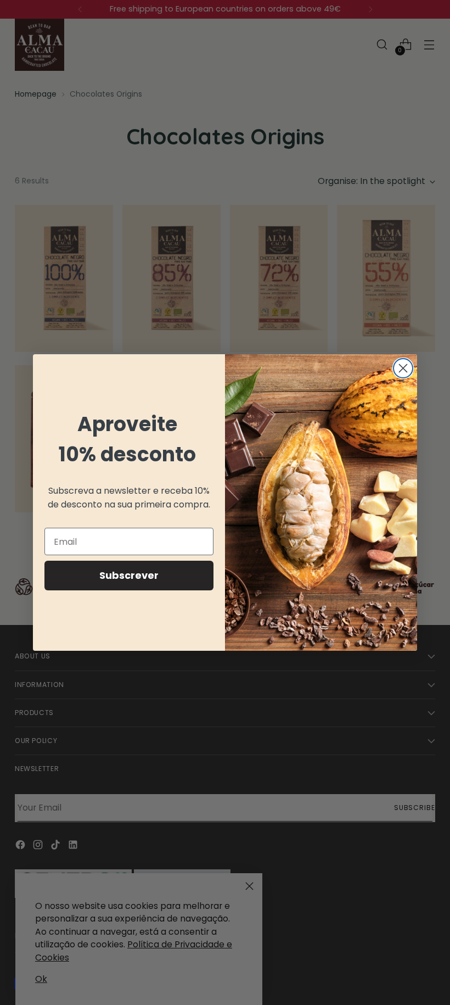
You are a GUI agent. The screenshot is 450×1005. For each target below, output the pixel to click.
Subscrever (129, 575)
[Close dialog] (403, 368)
